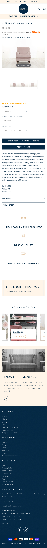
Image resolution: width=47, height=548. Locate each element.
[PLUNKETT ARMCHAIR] (14, 84)
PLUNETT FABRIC (7, 107)
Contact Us (7, 473)
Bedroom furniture (10, 427)
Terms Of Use (7, 471)
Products (6, 453)
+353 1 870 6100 (8, 501)
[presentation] (5, 328)
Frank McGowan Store (18, 543)
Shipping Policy (8, 484)
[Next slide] (43, 52)
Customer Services (10, 456)
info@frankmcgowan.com (13, 506)
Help (4, 465)
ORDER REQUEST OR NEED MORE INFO (23, 141)
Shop (4, 445)
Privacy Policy (7, 468)
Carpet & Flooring (9, 433)
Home (4, 442)
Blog (4, 448)
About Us (6, 450)
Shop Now (17, 336)
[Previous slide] (4, 52)
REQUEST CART (23, 147)
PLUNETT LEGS (6, 126)
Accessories (7, 430)
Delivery (5, 476)
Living (4, 422)
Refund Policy (7, 482)
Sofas (4, 416)
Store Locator (8, 524)
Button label (6, 398)
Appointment (7, 479)
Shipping (13, 37)
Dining (4, 419)
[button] (2, 8)
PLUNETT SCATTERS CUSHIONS (12, 117)
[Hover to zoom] (23, 53)
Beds (4, 425)
